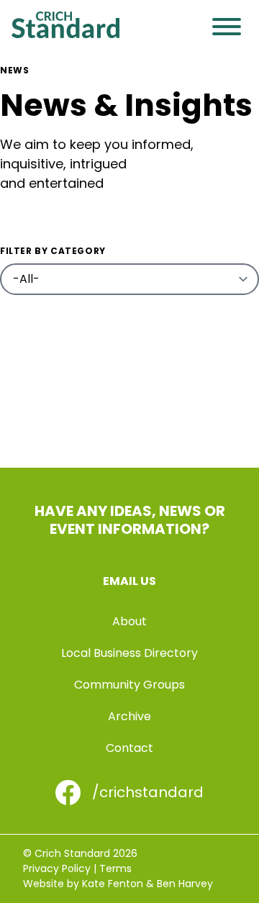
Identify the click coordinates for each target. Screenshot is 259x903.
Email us (129, 581)
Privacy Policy (57, 868)
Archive (129, 716)
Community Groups (129, 684)
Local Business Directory (129, 653)
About (129, 621)
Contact (129, 748)
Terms (115, 868)
